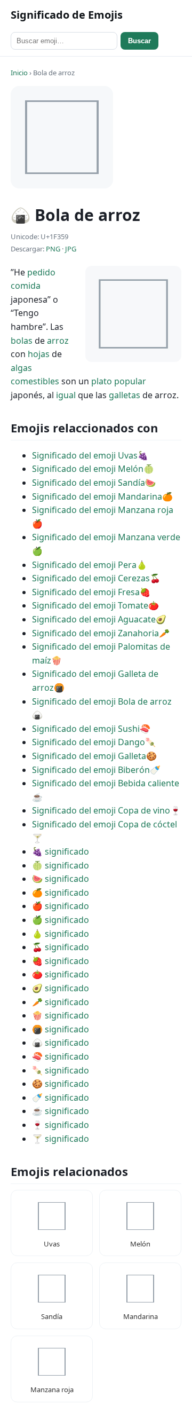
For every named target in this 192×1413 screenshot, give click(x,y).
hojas (39, 354)
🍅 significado (60, 974)
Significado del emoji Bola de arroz (102, 701)
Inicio (19, 72)
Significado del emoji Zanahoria (95, 633)
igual (66, 395)
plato (101, 381)
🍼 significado (60, 1097)
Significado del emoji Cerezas (91, 578)
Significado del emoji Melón (87, 469)
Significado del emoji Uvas (85, 455)
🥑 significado (60, 988)
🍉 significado (60, 879)
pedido (41, 272)
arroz (58, 340)
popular (130, 381)
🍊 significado (60, 892)
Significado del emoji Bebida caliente (105, 783)
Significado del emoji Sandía (88, 482)
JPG (70, 249)
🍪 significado (60, 1084)
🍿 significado (60, 1015)
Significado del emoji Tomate (90, 605)
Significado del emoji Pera (84, 565)
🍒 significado (60, 947)
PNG (53, 249)
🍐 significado (60, 934)
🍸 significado (60, 1138)
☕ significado (60, 1111)
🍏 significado (60, 920)
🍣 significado (60, 1056)
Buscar (139, 41)
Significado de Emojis (67, 14)
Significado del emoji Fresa (86, 592)
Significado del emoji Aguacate (94, 619)
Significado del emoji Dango (88, 742)
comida (26, 285)
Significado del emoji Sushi (86, 729)
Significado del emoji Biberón (91, 770)
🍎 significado (60, 906)
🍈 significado (60, 865)
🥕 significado (60, 1002)
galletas (124, 395)
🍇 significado (60, 851)
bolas (22, 340)
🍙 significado (60, 1042)
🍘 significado (60, 1029)
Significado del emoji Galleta (89, 756)
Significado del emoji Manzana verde (106, 537)
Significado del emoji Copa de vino (101, 810)
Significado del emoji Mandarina (97, 496)
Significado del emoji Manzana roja (102, 510)
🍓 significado (60, 961)
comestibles (35, 381)
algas (21, 368)
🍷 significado (60, 1125)
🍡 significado (60, 1070)
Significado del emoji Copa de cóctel (104, 824)
